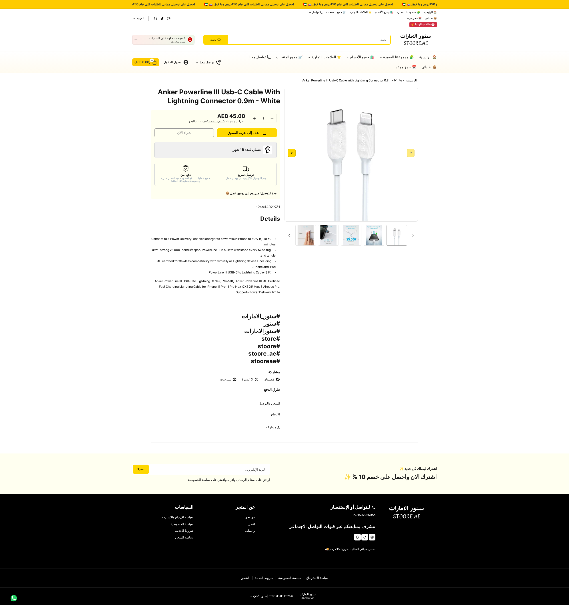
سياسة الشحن (184, 537)
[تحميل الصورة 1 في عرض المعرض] (397, 235)
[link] (423, 25)
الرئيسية (411, 80)
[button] (145, 62)
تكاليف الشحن (216, 121)
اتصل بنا (250, 524)
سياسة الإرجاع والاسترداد (177, 517)
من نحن (250, 517)
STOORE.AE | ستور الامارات (267, 596)
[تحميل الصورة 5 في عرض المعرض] (305, 235)
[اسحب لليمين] (292, 153)
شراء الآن (184, 133)
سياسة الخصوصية (182, 524)
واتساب (250, 531)
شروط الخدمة (184, 531)
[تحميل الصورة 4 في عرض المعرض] (328, 235)
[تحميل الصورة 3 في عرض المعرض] (351, 235)
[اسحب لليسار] (411, 153)
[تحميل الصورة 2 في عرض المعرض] (374, 235)
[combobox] (297, 40)
